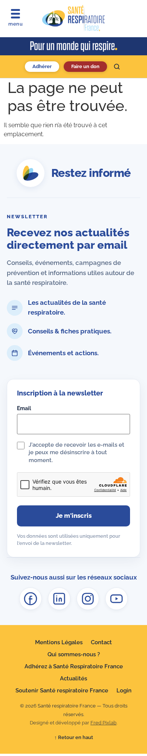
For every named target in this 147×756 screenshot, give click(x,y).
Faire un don (85, 66)
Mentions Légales (59, 642)
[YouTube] (116, 598)
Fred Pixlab (103, 723)
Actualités (73, 678)
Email (24, 408)
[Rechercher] (117, 66)
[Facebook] (30, 598)
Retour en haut (73, 737)
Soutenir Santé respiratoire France (61, 690)
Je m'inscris (74, 515)
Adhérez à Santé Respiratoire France (73, 666)
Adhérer (42, 66)
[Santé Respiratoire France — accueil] (73, 18)
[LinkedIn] (59, 598)
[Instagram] (88, 598)
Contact (101, 642)
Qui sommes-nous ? (73, 654)
